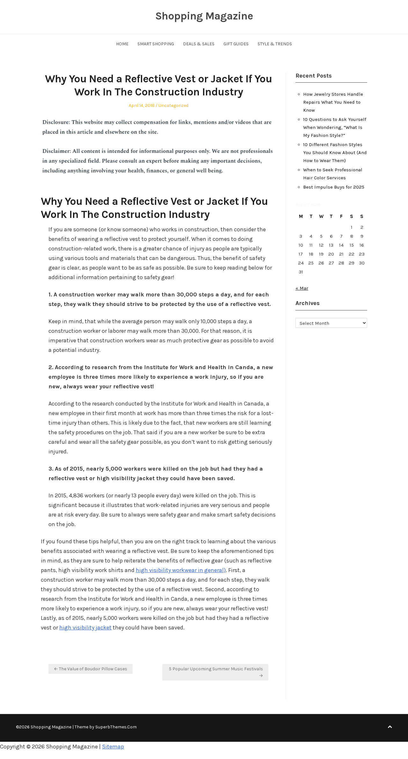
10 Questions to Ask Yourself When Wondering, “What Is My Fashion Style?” (334, 127)
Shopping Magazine (204, 16)
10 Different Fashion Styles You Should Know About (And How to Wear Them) (335, 152)
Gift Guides (236, 44)
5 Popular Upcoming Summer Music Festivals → (216, 672)
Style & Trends (275, 44)
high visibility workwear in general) (181, 570)
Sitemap (113, 746)
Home (122, 44)
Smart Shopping (155, 44)
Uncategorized (173, 105)
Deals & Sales (199, 44)
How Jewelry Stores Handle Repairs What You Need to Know (333, 102)
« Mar (301, 288)
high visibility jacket (85, 627)
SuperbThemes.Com (116, 727)
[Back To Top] (390, 727)
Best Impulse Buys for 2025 (333, 187)
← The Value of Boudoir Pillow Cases (90, 669)
